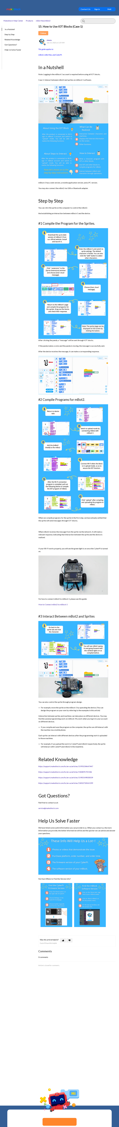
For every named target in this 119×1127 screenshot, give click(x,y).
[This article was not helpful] (69, 940)
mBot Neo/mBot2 (43, 21)
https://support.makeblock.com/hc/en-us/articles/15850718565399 (65, 783)
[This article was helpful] (63, 940)
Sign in (97, 9)
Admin (49, 40)
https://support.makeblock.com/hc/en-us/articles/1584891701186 (65, 772)
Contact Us (85, 9)
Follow (43, 33)
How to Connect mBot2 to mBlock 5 (53, 604)
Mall (109, 9)
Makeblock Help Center (13, 21)
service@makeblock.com (48, 808)
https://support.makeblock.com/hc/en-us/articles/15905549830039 (65, 777)
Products (29, 21)
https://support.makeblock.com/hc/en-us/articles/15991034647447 (65, 766)
